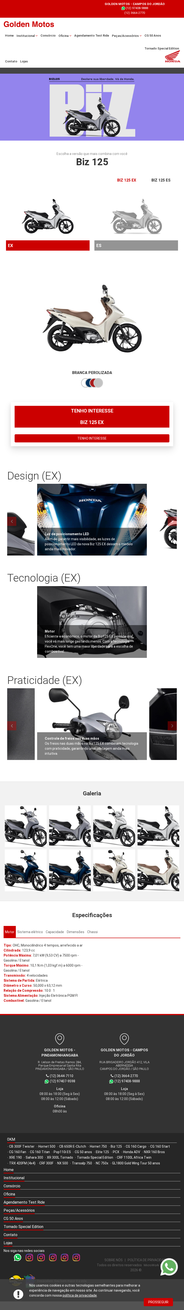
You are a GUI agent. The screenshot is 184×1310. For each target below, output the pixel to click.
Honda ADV (131, 1152)
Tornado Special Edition (161, 48)
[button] (92, 1178)
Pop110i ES (62, 1152)
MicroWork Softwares (159, 1265)
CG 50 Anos (152, 35)
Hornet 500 (46, 1146)
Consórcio (48, 35)
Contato (11, 61)
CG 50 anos (83, 1152)
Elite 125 (102, 1152)
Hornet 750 (98, 1146)
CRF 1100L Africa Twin (134, 1157)
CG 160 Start (160, 1146)
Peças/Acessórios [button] (125, 36)
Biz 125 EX (126, 180)
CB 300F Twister (21, 1146)
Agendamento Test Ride (91, 35)
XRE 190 (15, 1157)
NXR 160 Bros (154, 1152)
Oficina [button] (63, 36)
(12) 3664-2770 (92, 13)
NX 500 (62, 1163)
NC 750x (102, 1163)
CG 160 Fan (17, 1152)
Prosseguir (158, 1302)
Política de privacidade (148, 1260)
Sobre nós (113, 1260)
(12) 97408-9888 (93, 8)
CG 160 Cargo (136, 1146)
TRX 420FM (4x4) (22, 1163)
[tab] (10, 932)
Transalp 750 (82, 1163)
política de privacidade (80, 1295)
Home (9, 35)
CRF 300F (46, 1163)
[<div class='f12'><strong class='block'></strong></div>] (26, 826)
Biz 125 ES (161, 180)
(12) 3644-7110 (61, 1076)
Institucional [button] (26, 36)
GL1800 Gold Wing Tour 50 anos (136, 1163)
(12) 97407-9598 (62, 1081)
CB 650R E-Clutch (72, 1146)
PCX (116, 1152)
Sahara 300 (34, 1157)
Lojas (24, 61)
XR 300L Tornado (60, 1157)
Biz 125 (116, 1146)
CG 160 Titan (40, 1152)
